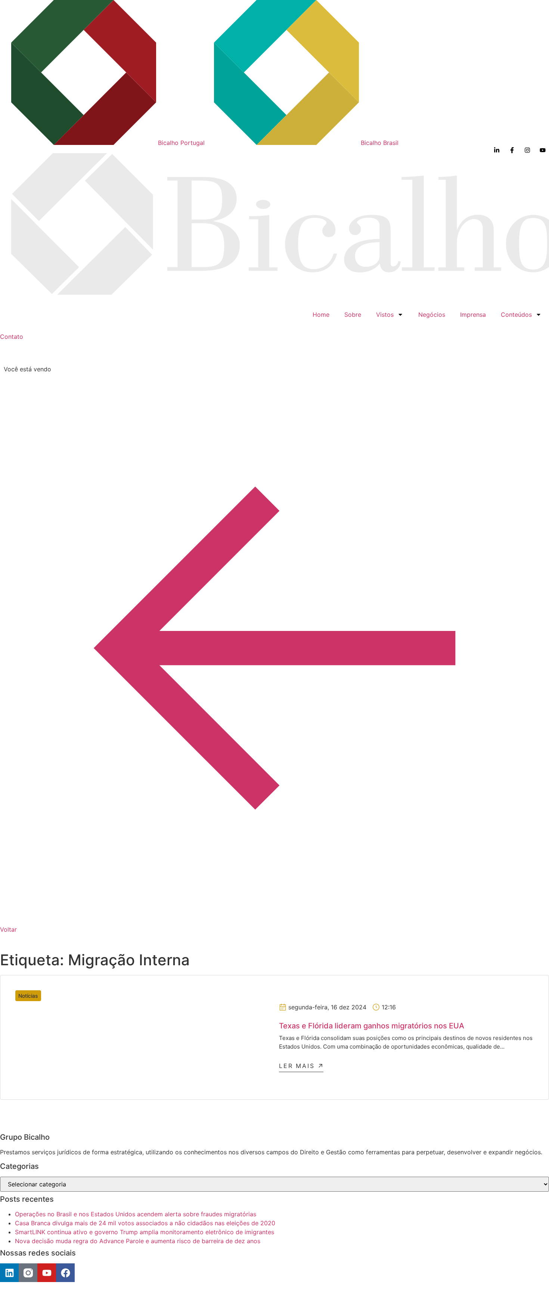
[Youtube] (46, 1272)
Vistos (385, 314)
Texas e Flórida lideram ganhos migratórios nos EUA (371, 1025)
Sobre (352, 314)
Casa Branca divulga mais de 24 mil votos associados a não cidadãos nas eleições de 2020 (145, 1223)
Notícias (28, 996)
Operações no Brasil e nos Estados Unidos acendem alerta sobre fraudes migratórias (135, 1214)
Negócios (431, 314)
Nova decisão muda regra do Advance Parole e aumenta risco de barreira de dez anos (137, 1241)
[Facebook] (65, 1272)
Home (321, 314)
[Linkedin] (9, 1272)
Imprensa (473, 314)
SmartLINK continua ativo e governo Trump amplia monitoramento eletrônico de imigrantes (144, 1232)
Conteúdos (516, 314)
